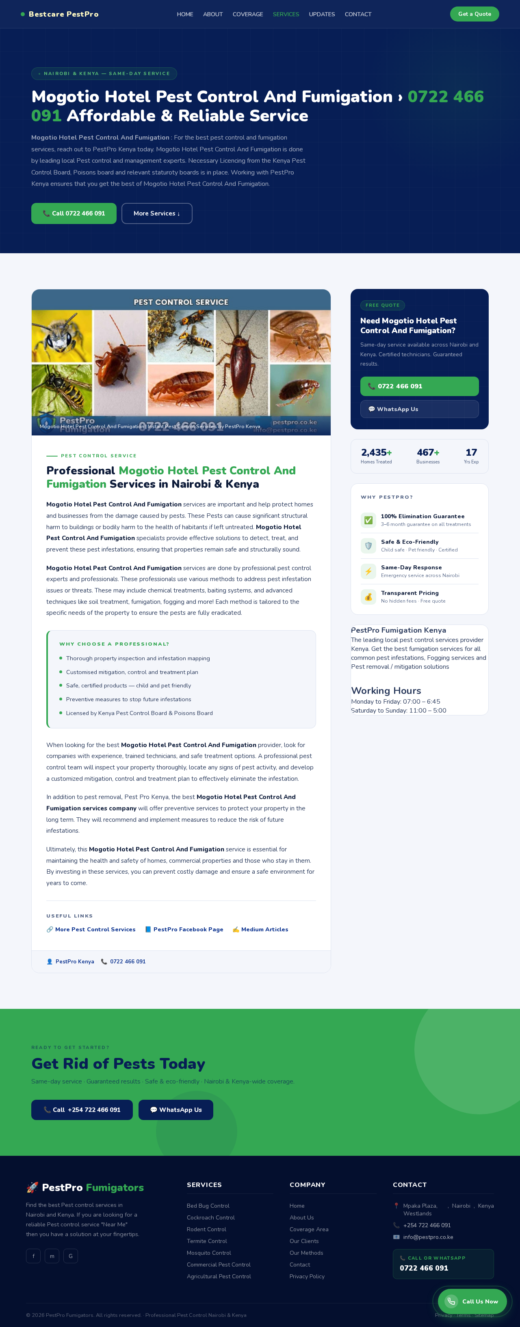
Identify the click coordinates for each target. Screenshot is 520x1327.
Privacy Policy (307, 1276)
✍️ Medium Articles (260, 929)
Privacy (444, 1315)
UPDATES (322, 14)
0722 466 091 (128, 961)
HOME (185, 14)
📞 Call (82, 1110)
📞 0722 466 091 (395, 386)
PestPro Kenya (75, 961)
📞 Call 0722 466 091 (74, 213)
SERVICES (286, 14)
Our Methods (306, 1253)
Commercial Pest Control (219, 1265)
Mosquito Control (209, 1253)
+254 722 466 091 (427, 1225)
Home (297, 1206)
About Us (302, 1217)
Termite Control (207, 1241)
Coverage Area (309, 1229)
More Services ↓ (157, 213)
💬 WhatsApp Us (393, 409)
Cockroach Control (211, 1217)
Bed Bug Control (208, 1206)
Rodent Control (206, 1229)
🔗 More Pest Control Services (91, 929)
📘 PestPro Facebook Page (184, 929)
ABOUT (213, 14)
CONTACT (358, 14)
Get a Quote (474, 14)
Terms (463, 1315)
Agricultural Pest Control (219, 1276)
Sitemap (484, 1315)
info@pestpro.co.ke (428, 1237)
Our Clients (304, 1241)
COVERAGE (248, 14)
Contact (300, 1265)
